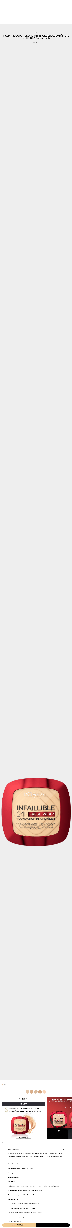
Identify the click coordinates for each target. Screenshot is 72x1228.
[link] (36, 41)
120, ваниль (7, 1085)
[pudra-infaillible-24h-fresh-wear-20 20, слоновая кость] (27, 1092)
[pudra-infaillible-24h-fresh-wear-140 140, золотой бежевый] (40, 1092)
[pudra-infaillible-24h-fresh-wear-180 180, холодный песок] (44, 1092)
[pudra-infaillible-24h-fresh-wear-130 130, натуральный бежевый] (36, 1092)
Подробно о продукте (14, 1149)
